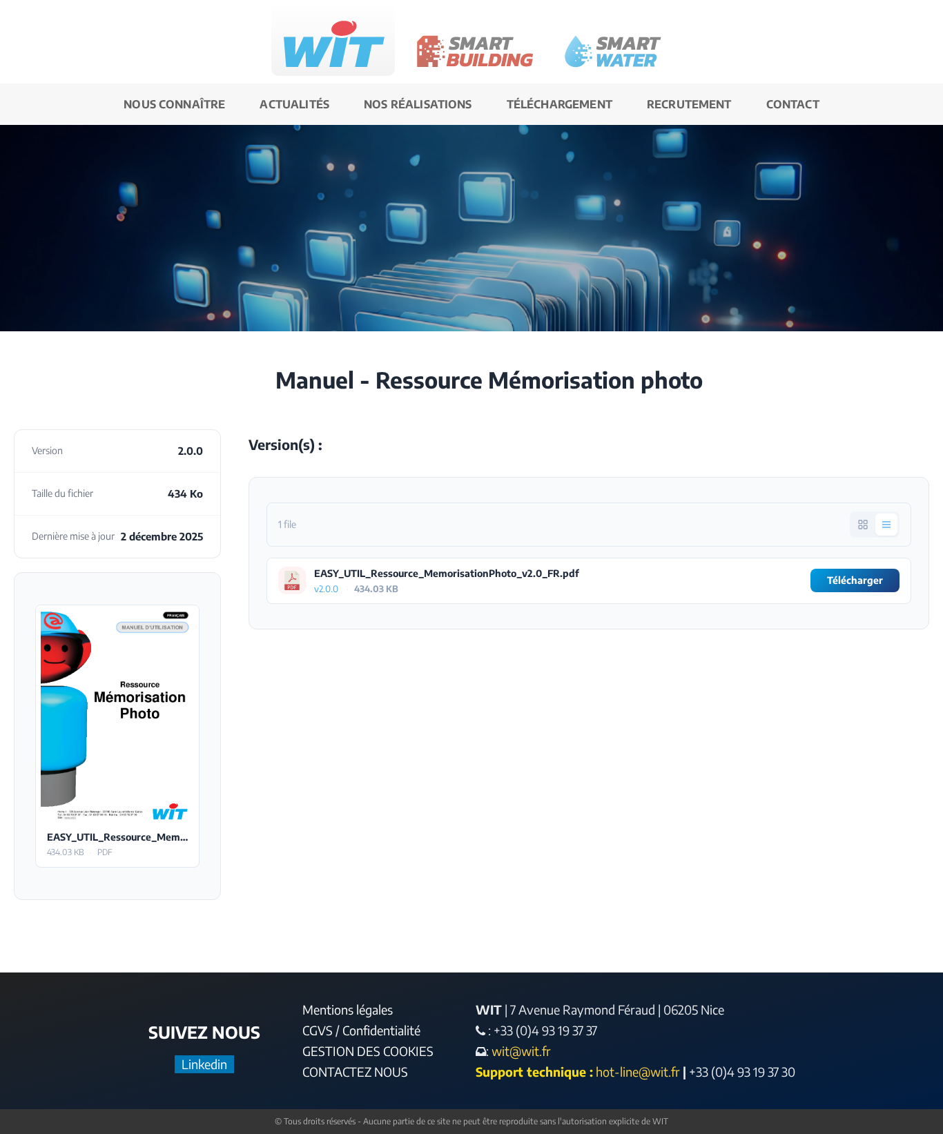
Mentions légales (347, 1009)
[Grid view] (863, 525)
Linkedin (204, 1064)
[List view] (886, 525)
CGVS (317, 1030)
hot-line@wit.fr (638, 1071)
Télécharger (118, 713)
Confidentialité (381, 1030)
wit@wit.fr (520, 1051)
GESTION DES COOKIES (368, 1051)
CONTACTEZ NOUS (355, 1071)
